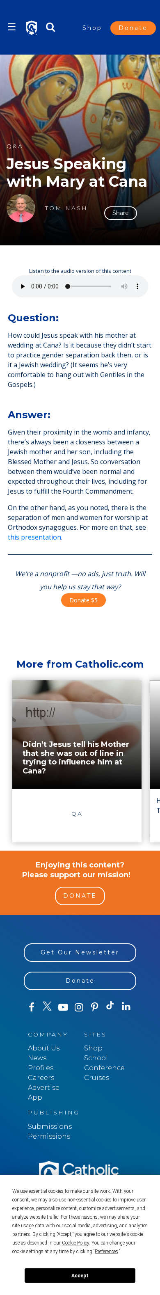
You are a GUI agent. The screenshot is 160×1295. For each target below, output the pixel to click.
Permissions (49, 1136)
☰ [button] (11, 27)
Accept (80, 1276)
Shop (92, 28)
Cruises (96, 1078)
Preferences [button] (106, 1251)
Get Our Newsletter (80, 952)
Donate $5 (83, 600)
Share (120, 213)
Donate (133, 28)
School (96, 1058)
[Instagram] (79, 1007)
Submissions (50, 1126)
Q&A (15, 146)
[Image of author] (21, 208)
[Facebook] (31, 1007)
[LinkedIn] (126, 1007)
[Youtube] (63, 1007)
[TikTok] (110, 1007)
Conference (104, 1068)
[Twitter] (47, 1007)
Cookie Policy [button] (75, 1243)
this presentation (34, 537)
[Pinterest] (94, 1007)
